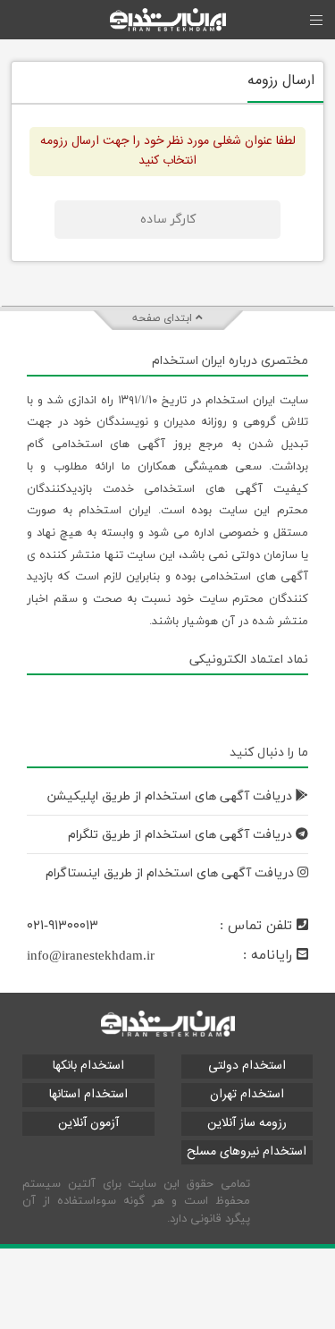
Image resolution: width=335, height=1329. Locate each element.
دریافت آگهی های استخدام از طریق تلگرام (182, 834)
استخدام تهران (247, 1094)
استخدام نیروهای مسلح (246, 1152)
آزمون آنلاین (88, 1123)
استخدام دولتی (247, 1066)
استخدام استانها (88, 1094)
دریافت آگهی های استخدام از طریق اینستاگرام (171, 873)
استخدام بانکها (88, 1066)
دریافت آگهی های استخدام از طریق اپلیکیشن (171, 796)
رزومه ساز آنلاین (247, 1123)
